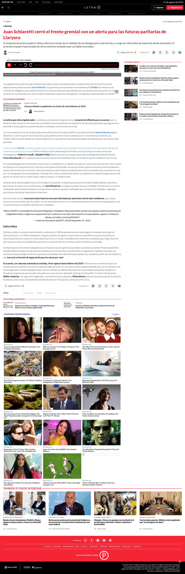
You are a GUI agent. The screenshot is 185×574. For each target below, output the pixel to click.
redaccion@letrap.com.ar (171, 569)
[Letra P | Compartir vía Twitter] (160, 52)
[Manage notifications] (180, 561)
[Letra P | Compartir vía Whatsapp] (154, 52)
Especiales (65, 13)
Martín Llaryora (102, 132)
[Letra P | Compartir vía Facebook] (167, 52)
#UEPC (14, 210)
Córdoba (94, 87)
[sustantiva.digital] (37, 567)
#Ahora (7, 210)
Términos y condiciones (155, 571)
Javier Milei (21, 2)
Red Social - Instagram (98, 540)
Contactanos (77, 540)
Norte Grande (114, 546)
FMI (37, 2)
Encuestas (115, 13)
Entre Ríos (93, 546)
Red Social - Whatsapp (110, 540)
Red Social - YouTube (104, 540)
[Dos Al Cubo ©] (11, 567)
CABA (77, 546)
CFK (30, 2)
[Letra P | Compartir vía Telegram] (173, 52)
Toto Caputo (46, 2)
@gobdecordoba (15, 214)
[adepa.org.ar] (26, 567)
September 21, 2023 (81, 220)
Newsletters (137, 13)
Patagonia (126, 546)
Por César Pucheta (14, 52)
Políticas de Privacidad (172, 571)
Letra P (8, 21)
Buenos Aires (68, 546)
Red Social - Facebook (91, 540)
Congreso (136, 546)
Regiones (45, 13)
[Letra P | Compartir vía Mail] (180, 52)
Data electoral (90, 13)
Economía (57, 546)
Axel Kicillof (58, 2)
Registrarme (176, 7)
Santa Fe (84, 546)
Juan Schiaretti (38, 87)
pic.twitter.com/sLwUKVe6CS (65, 217)
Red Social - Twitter (85, 540)
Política (47, 546)
